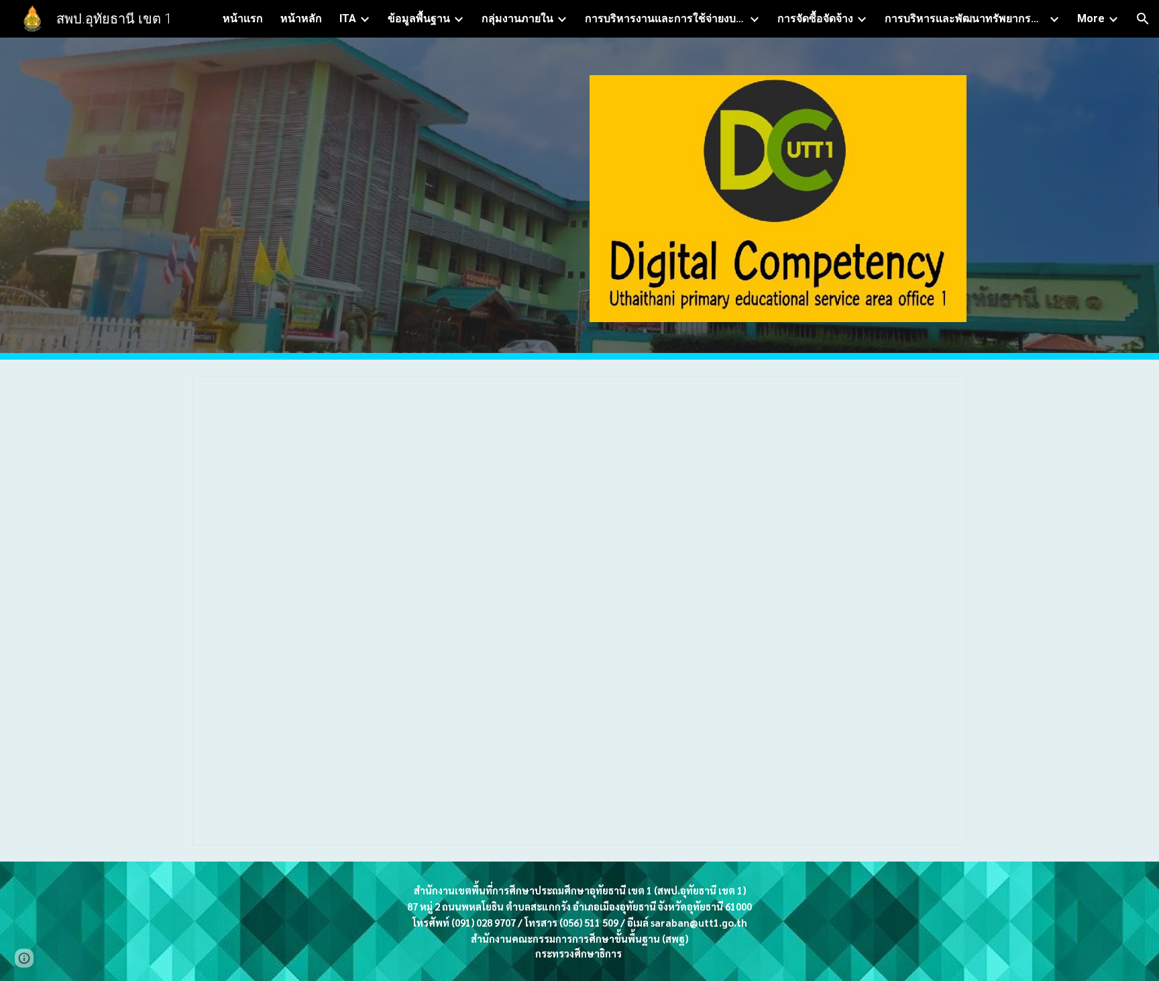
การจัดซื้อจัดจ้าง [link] (815, 18)
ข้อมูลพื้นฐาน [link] (419, 18)
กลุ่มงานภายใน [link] (517, 18)
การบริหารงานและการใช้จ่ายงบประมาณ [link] (665, 18)
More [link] (1091, 18)
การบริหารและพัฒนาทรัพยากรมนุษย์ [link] (965, 18)
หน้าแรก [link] (243, 18)
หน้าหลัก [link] (301, 18)
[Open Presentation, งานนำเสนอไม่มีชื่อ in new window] (941, 393)
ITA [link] (347, 18)
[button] (1143, 19)
